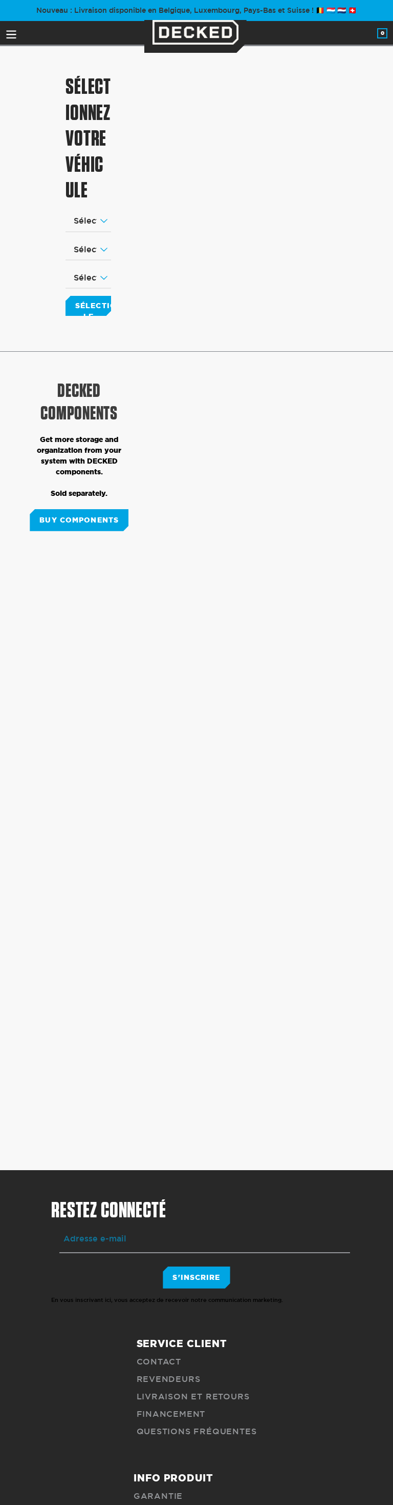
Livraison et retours (193, 1396)
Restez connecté (108, 1210)
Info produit (173, 1477)
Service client (182, 1343)
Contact (159, 1361)
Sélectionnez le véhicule (93, 308)
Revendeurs (169, 1379)
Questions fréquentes (197, 1431)
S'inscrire (196, 1277)
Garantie (158, 1496)
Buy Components (79, 520)
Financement (171, 1414)
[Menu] (12, 33)
